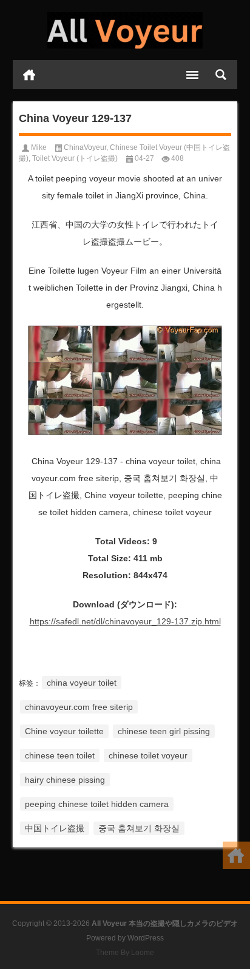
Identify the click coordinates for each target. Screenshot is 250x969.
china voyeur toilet (82, 682)
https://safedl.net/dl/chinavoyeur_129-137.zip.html (125, 621)
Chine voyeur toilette (64, 731)
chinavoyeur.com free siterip (79, 707)
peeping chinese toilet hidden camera (97, 804)
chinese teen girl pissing (164, 731)
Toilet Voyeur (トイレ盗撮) (75, 158)
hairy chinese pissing (65, 780)
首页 (29, 74)
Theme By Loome (125, 952)
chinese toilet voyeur (148, 755)
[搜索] (220, 74)
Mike (39, 147)
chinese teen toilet (60, 755)
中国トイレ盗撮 (54, 828)
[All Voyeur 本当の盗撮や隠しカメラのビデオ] (125, 30)
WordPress (145, 938)
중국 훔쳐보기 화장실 (139, 828)
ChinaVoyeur (85, 147)
